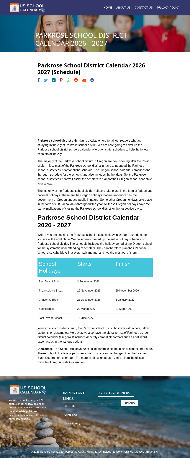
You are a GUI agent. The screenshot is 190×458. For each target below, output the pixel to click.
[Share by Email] (84, 80)
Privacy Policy (168, 7)
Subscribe (129, 402)
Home (108, 7)
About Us (123, 7)
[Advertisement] (95, 111)
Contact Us (144, 7)
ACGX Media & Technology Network (100, 451)
